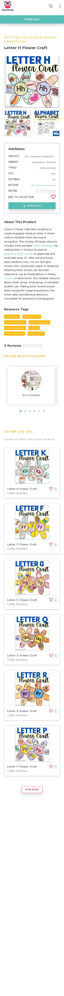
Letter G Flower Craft (22, 600)
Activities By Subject (39, 37)
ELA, (27, 156)
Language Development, (43, 156)
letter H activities (14, 333)
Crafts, (43, 168)
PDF (53, 173)
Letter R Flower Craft (22, 711)
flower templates (43, 245)
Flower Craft (12, 316)
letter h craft (36, 333)
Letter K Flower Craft (22, 489)
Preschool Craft (31, 316)
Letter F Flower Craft (22, 544)
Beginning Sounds (39, 322)
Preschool (51, 162)
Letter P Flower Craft (22, 767)
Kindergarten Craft (15, 322)
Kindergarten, (39, 162)
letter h (34, 328)
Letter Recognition (15, 328)
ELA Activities (15, 41)
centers (8, 278)
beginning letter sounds (18, 253)
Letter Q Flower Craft (22, 655)
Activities (12, 37)
